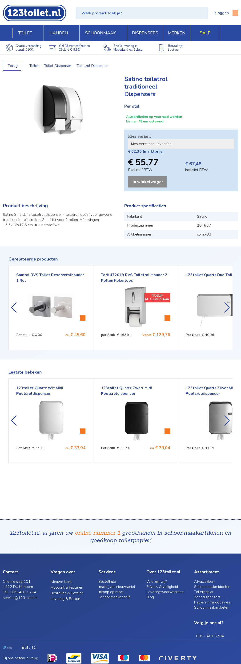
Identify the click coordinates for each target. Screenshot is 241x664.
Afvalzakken (204, 581)
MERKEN (176, 33)
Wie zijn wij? (156, 581)
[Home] (7, 33)
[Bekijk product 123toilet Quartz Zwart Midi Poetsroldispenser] (167, 431)
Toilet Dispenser (57, 65)
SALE (205, 33)
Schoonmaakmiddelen (212, 586)
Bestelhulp (107, 581)
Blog (150, 597)
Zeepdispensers (207, 597)
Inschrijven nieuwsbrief (116, 586)
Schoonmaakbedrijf (114, 597)
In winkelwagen (148, 181)
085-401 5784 (23, 592)
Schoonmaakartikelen (211, 607)
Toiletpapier (203, 592)
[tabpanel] (59, 110)
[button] (142, 13)
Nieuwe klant (61, 581)
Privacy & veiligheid (162, 586)
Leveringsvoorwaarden (165, 592)
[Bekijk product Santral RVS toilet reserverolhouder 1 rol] (82, 318)
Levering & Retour (65, 598)
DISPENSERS (145, 33)
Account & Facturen (67, 587)
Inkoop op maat (111, 592)
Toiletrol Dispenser (92, 65)
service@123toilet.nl (20, 597)
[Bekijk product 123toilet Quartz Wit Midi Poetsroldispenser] (82, 431)
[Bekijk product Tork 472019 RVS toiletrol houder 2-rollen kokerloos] (167, 318)
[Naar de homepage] (34, 13)
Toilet (34, 65)
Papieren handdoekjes (212, 602)
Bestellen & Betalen (67, 593)
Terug (13, 65)
